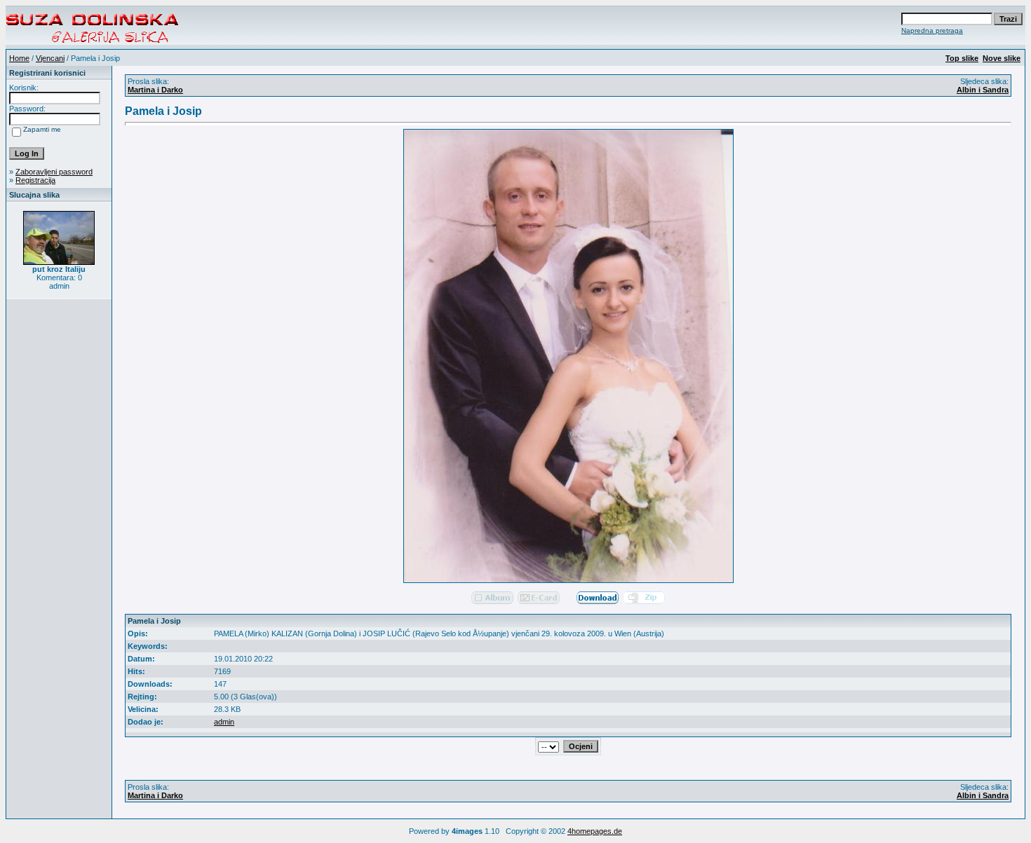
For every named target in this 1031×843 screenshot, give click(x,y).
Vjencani (50, 58)
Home (19, 58)
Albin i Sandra (983, 89)
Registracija (35, 180)
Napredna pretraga (932, 30)
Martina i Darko (155, 89)
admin (224, 722)
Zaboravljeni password (54, 171)
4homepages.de (594, 831)
